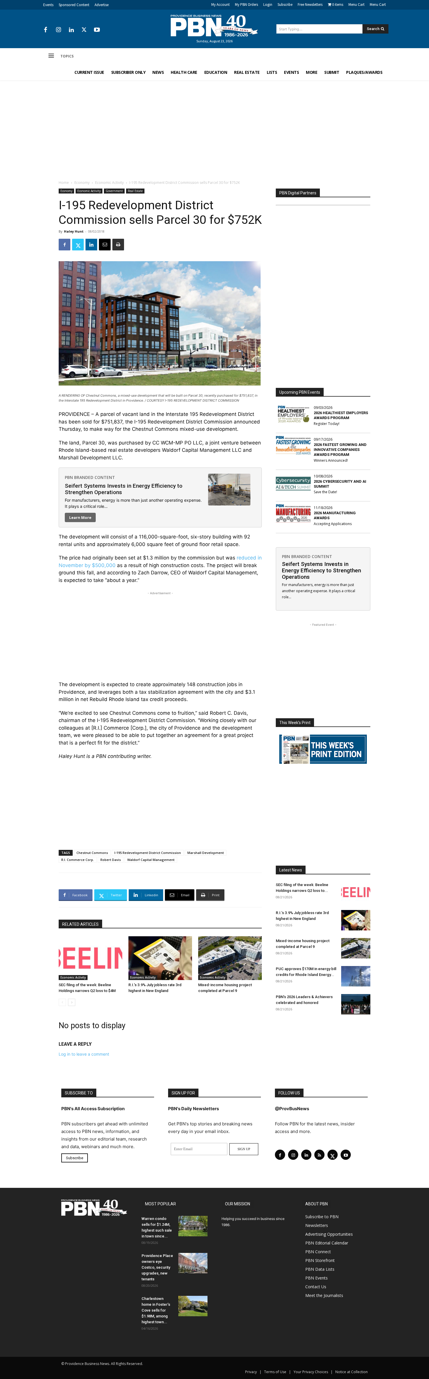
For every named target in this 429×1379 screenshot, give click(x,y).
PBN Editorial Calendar (326, 1243)
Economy (82, 182)
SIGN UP (244, 1149)
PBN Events (316, 1278)
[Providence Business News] (214, 25)
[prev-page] (62, 1002)
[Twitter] (84, 30)
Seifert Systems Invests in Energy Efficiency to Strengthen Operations (123, 489)
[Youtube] (97, 30)
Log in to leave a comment (84, 1054)
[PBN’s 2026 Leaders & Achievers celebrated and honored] (355, 1004)
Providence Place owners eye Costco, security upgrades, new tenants (157, 1267)
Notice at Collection (351, 1371)
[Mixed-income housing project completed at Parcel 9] (230, 958)
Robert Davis (110, 859)
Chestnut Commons (92, 852)
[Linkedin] (71, 30)
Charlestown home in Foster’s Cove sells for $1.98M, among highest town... (156, 1310)
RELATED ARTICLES (80, 924)
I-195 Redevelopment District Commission (147, 852)
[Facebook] (45, 30)
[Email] (105, 244)
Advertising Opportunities (329, 1234)
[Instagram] (58, 30)
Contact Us (315, 1286)
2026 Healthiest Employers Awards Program (341, 415)
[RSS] (319, 1155)
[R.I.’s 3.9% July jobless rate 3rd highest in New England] (160, 958)
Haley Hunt (73, 231)
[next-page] (71, 1002)
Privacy (251, 1371)
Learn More (80, 517)
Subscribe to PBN (322, 1216)
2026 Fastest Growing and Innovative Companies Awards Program (340, 449)
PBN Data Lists (319, 1269)
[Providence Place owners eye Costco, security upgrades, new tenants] (192, 1263)
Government (114, 191)
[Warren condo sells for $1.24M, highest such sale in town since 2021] (192, 1226)
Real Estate (135, 191)
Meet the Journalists (324, 1295)
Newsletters (316, 1225)
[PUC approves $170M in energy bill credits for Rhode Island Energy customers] (355, 976)
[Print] (118, 244)
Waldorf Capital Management (151, 859)
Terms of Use (275, 1371)
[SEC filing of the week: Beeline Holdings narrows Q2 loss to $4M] (90, 958)
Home (64, 182)
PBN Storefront (320, 1260)
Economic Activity (109, 182)
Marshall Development (205, 852)
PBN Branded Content (90, 477)
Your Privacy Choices (311, 1371)
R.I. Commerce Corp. (77, 859)
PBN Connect (318, 1251)
